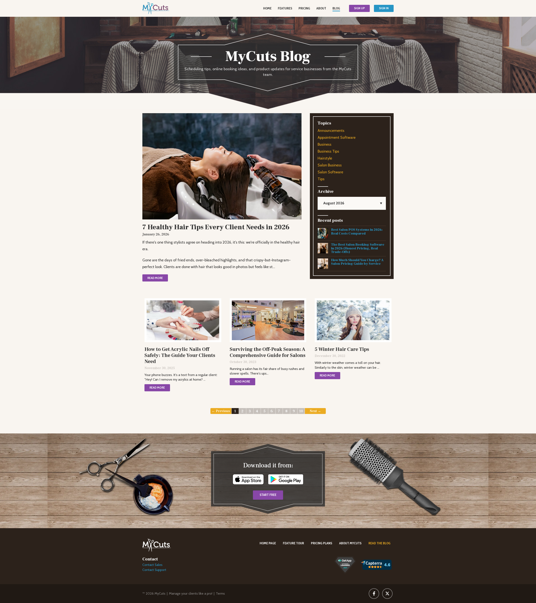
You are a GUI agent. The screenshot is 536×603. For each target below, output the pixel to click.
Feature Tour (293, 543)
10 (301, 411)
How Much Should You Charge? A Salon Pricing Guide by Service (357, 262)
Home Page (268, 543)
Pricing (304, 8)
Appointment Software (337, 137)
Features (285, 8)
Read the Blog (379, 543)
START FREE (268, 495)
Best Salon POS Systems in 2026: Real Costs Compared (357, 232)
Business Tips (328, 151)
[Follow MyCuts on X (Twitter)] (387, 593)
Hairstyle (325, 158)
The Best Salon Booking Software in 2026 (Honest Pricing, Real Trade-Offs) (357, 248)
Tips (321, 179)
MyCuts (160, 593)
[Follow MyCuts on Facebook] (374, 593)
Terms (220, 593)
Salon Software (330, 172)
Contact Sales (152, 565)
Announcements (331, 130)
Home (267, 8)
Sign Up (359, 8)
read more (155, 278)
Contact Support (154, 570)
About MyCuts (350, 543)
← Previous (221, 411)
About (321, 8)
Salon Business (330, 165)
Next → (315, 411)
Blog (336, 8)
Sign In (384, 8)
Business (324, 144)
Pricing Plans (321, 543)
